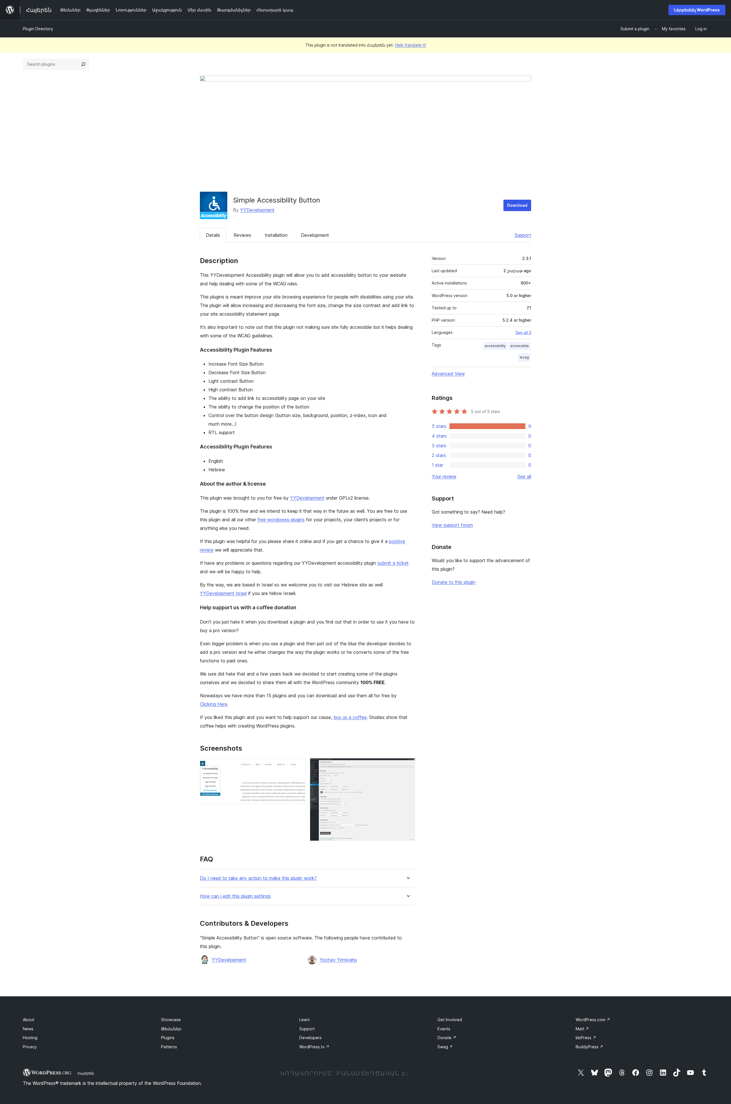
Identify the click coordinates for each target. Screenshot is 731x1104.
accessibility (495, 346)
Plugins (167, 1037)
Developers (310, 1037)
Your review (444, 476)
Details (213, 235)
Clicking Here (213, 704)
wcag (524, 357)
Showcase (171, 1019)
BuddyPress (589, 1046)
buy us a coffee (350, 717)
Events (443, 1028)
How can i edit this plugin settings (235, 896)
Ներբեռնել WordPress (697, 9)
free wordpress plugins (281, 519)
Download (517, 205)
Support (523, 235)
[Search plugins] (83, 64)
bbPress (586, 1037)
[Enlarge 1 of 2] (297, 766)
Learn (304, 1019)
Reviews (242, 235)
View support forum (452, 525)
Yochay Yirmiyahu (338, 960)
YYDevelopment (257, 210)
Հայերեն (85, 1073)
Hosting (30, 1037)
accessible (519, 346)
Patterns (169, 1046)
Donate (446, 1037)
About (28, 1019)
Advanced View (448, 373)
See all (524, 476)
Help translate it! (410, 45)
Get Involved (449, 1019)
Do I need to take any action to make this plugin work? (258, 878)
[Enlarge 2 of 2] (407, 766)
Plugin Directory (38, 28)
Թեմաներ (171, 1028)
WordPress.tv (314, 1046)
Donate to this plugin (453, 582)
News (28, 1028)
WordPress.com (593, 1019)
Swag (445, 1046)
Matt (582, 1028)
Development (315, 235)
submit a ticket (393, 563)
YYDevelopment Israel (223, 593)
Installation (276, 235)
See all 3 (523, 332)
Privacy (30, 1046)
